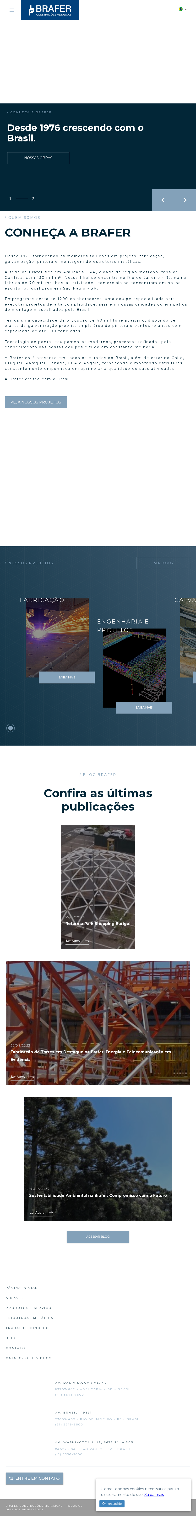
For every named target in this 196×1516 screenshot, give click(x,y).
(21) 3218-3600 (69, 1424)
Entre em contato (37, 1478)
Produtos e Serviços (30, 1308)
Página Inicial (22, 1288)
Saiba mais (154, 1494)
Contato (16, 1348)
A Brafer (16, 1298)
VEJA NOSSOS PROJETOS (36, 402)
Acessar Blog (98, 1236)
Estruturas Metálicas (31, 1318)
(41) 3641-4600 (69, 1394)
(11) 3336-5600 (69, 1454)
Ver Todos (163, 563)
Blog (11, 1338)
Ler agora (73, 940)
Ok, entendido (112, 1503)
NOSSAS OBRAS (38, 158)
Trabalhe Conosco (27, 1328)
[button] (182, 10)
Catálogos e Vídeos (28, 1358)
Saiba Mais (67, 677)
